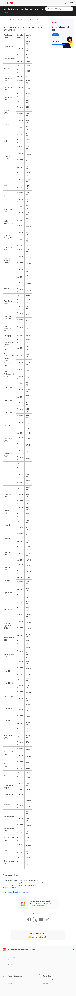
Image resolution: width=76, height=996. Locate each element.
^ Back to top (70, 949)
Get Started (11, 959)
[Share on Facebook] (29, 921)
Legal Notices (7, 892)
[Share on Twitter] (35, 921)
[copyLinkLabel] (47, 921)
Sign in (71, 3)
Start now (45, 983)
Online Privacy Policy (22, 892)
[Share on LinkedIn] (41, 921)
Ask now (10, 983)
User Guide (11, 962)
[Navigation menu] (3, 2)
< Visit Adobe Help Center (14, 953)
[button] (65, 2)
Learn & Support (12, 957)
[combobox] (59, 8)
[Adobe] (10, 2)
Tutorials (10, 964)
